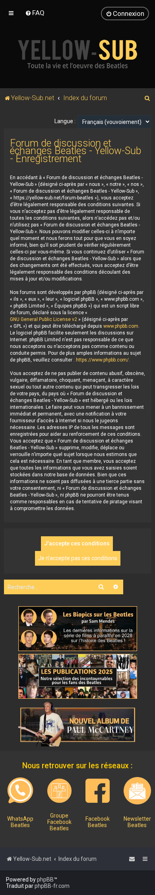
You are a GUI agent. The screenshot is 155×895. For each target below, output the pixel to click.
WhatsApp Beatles (20, 822)
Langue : (65, 121)
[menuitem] (34, 13)
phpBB (45, 879)
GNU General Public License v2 (43, 319)
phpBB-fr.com (52, 886)
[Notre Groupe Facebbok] (59, 791)
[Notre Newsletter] (137, 790)
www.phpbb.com (120, 326)
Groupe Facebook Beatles (59, 821)
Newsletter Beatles (137, 822)
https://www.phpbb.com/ (102, 360)
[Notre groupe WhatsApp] (20, 790)
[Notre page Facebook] (97, 791)
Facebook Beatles (97, 822)
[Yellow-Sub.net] (77, 54)
